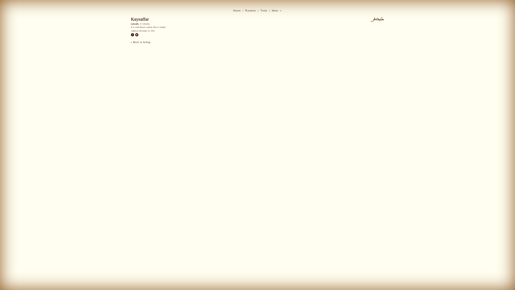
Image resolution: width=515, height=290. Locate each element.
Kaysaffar (140, 19)
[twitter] (136, 34)
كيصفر (378, 19)
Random (250, 10)
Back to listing (141, 42)
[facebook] (132, 34)
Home (237, 10)
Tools (263, 10)
